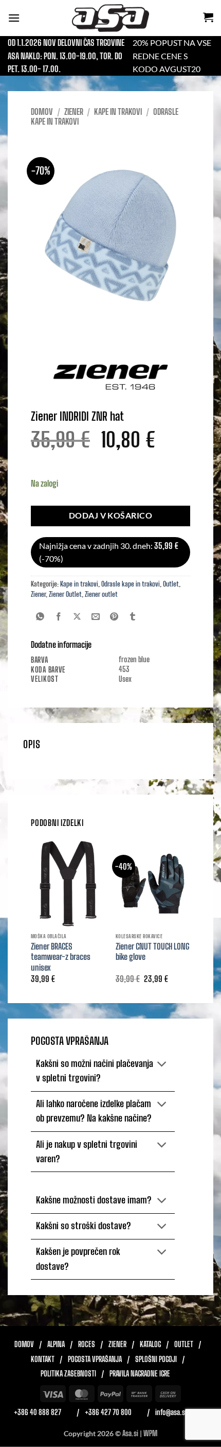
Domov (42, 111)
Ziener (73, 111)
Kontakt (42, 1359)
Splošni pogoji (156, 1359)
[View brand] (110, 376)
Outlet (171, 584)
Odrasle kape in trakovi (130, 584)
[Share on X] (77, 617)
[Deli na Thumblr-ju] (132, 617)
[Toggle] (162, 1065)
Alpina (56, 1344)
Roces (86, 1344)
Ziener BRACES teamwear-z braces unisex (60, 957)
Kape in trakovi (118, 111)
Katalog (150, 1344)
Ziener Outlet (65, 594)
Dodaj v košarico (110, 515)
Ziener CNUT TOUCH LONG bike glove (152, 951)
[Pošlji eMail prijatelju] (95, 617)
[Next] (189, 920)
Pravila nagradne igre (139, 1374)
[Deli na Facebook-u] (58, 617)
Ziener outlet (101, 594)
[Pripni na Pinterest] (114, 617)
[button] (14, 17)
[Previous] (31, 920)
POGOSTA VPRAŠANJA (69, 1041)
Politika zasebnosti (68, 1374)
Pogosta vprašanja (95, 1359)
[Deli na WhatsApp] (40, 617)
